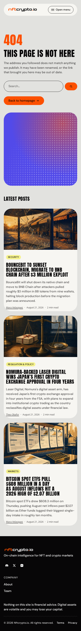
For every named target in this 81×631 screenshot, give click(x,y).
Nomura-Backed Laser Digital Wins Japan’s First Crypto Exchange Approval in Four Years (40, 376)
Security (13, 257)
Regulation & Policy (21, 364)
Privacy (72, 622)
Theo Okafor (12, 414)
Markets (13, 471)
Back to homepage (21, 101)
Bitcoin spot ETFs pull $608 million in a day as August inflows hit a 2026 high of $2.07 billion (33, 486)
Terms (60, 622)
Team (7, 591)
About (8, 584)
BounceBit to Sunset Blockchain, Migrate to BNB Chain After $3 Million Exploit (37, 269)
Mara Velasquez (14, 307)
